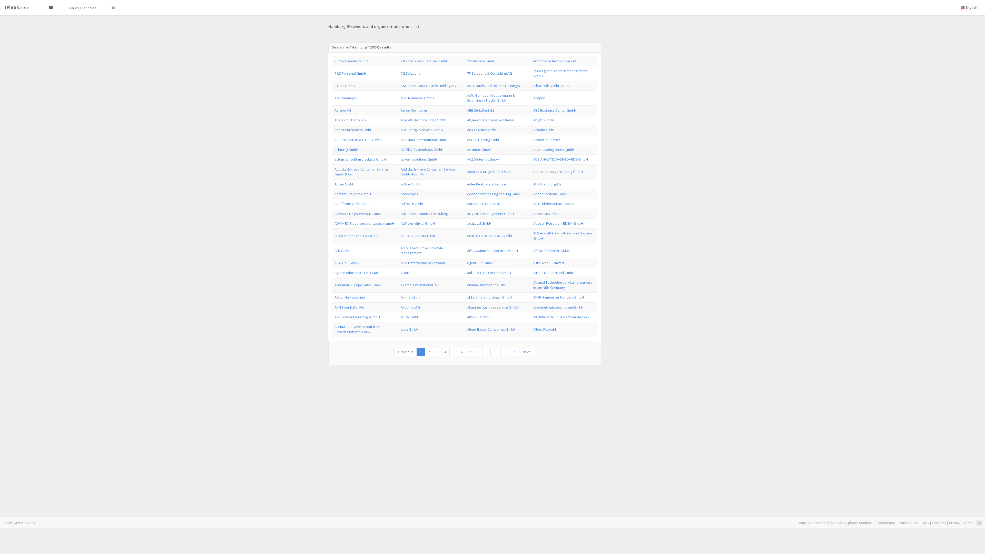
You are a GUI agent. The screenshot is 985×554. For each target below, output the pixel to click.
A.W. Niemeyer (345, 98)
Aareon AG (342, 110)
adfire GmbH (411, 184)
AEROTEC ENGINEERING (419, 235)
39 (514, 352)
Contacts (939, 522)
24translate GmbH (481, 61)
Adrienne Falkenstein (483, 203)
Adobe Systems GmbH (550, 194)
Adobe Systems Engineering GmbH (494, 194)
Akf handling (410, 297)
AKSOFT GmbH (478, 317)
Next (526, 352)
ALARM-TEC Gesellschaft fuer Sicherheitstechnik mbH (357, 329)
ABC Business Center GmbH (554, 110)
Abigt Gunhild (543, 120)
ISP (915, 522)
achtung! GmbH (346, 149)
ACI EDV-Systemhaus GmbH (422, 149)
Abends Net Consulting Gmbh (423, 120)
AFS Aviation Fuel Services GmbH (492, 250)
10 (495, 352)
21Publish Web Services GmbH (424, 61)
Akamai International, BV (486, 285)
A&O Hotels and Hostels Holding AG (428, 85)
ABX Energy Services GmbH (422, 129)
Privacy (954, 522)
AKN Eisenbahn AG (349, 307)
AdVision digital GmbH (418, 223)
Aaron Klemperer (414, 110)
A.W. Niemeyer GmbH (417, 98)
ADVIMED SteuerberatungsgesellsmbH (364, 223)
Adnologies (409, 194)
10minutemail (885, 522)
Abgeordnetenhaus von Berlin (490, 120)
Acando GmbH (544, 129)
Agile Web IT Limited (548, 263)
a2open (539, 98)
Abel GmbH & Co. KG (350, 120)
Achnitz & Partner (546, 139)
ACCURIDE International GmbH (424, 139)
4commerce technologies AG (555, 61)
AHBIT (405, 272)
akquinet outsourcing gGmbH (357, 317)
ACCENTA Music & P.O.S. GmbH (358, 139)
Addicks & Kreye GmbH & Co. (489, 171)
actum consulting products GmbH (360, 159)
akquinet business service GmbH (493, 307)
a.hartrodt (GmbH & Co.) (551, 85)
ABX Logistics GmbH (482, 129)
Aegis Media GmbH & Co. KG (356, 235)
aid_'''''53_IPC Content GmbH (489, 272)
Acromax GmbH (479, 149)
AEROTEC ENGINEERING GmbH (490, 235)
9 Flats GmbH (344, 85)
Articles (904, 522)
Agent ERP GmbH (480, 263)
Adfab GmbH (344, 184)
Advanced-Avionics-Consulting (424, 213)
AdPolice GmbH (413, 203)
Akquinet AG (410, 307)
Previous (406, 352)
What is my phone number (850, 522)
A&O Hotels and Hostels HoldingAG (494, 85)
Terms (968, 522)
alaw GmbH (410, 329)
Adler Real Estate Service (486, 184)
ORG (925, 522)
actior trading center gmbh (553, 149)
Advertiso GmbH (546, 213)
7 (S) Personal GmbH (350, 73)
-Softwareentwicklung (351, 61)
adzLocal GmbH (479, 223)
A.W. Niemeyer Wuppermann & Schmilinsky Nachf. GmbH (491, 98)
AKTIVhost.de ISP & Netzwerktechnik (561, 317)
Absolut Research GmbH (353, 129)
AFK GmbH (342, 250)
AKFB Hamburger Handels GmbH (558, 297)
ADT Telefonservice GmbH (553, 203)
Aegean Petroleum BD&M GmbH (558, 223)
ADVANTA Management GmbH (490, 213)
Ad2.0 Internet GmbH (483, 159)
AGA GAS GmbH (346, 263)
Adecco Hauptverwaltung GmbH (558, 171)
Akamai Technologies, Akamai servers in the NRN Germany (562, 285)
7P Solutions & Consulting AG (489, 73)
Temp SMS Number (812, 522)
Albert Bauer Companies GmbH (491, 329)
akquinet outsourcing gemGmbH (558, 307)
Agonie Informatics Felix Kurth (357, 272)
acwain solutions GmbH (419, 159)
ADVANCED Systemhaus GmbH (358, 213)
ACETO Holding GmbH (483, 139)
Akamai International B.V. (420, 285)
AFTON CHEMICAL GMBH (551, 250)
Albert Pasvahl (544, 329)
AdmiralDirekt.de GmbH (352, 194)
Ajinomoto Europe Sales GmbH (358, 285)
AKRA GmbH (410, 317)
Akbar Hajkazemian (349, 297)
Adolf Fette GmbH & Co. (352, 203)
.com (17, 7)
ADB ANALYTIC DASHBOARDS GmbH (560, 159)
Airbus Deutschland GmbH (553, 272)
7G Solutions (410, 73)
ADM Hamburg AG (547, 184)
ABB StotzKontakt (480, 110)
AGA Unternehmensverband (423, 263)
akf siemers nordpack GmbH (489, 297)
